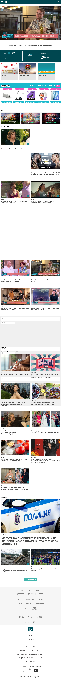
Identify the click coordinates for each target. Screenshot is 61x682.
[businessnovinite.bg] (41, 599)
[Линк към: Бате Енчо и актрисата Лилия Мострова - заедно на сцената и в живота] (15, 273)
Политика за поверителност (30, 650)
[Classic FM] (27, 622)
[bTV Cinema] (37, 590)
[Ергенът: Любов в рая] (30, 118)
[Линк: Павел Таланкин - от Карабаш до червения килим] (30, 23)
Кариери (30, 643)
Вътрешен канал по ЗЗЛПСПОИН (30, 658)
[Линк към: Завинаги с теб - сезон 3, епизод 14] (15, 142)
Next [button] (57, 118)
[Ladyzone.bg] (28, 603)
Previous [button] (3, 118)
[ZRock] (34, 622)
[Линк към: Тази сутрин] (46, 71)
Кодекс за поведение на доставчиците (30, 654)
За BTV (30, 635)
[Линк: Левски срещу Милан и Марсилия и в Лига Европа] (45, 562)
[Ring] (41, 593)
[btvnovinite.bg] (30, 599)
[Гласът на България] (51, 118)
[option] (10, 118)
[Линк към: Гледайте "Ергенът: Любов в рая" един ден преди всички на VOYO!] (15, 194)
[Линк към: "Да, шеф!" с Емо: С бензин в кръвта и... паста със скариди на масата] (15, 301)
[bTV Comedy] (28, 590)
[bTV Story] (31, 594)
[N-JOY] (21, 617)
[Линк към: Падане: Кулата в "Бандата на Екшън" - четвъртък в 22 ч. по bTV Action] (45, 194)
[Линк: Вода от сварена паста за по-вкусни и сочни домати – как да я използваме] (15, 452)
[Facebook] (24, 669)
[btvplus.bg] (19, 599)
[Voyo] (20, 603)
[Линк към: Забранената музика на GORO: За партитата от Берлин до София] (45, 301)
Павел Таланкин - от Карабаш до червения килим (30, 45)
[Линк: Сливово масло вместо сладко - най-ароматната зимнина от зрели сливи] (45, 396)
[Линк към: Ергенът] (9, 71)
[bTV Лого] (30, 629)
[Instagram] (30, 669)
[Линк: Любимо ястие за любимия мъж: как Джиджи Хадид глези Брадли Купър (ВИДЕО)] (15, 481)
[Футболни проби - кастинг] (10, 118)
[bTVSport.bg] (39, 603)
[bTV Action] (20, 594)
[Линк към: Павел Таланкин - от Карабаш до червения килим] (45, 273)
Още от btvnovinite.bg (30, 579)
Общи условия (30, 661)
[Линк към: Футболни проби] (27, 71)
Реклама (30, 639)
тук (58, 85)
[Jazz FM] (39, 617)
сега (4, 53)
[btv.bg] (22, 590)
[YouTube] (36, 669)
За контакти (30, 646)
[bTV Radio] (30, 617)
